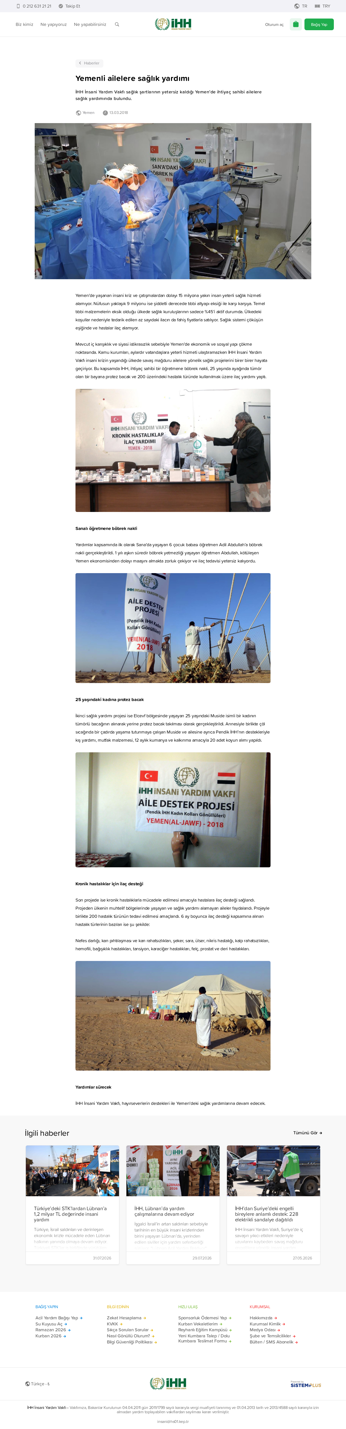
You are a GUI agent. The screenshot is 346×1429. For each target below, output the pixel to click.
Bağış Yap (319, 24)
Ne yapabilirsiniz (90, 24)
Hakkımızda (261, 1317)
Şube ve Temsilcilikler (270, 1335)
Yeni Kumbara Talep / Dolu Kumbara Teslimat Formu (204, 1338)
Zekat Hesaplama (124, 1317)
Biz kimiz (24, 24)
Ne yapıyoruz (54, 24)
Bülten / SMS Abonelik (271, 1341)
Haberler (91, 63)
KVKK (112, 1323)
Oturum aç (274, 24)
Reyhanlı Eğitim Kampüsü (202, 1329)
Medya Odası (263, 1329)
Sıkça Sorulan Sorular (128, 1329)
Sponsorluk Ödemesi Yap (202, 1317)
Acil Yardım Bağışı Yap (56, 1317)
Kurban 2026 (48, 1335)
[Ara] (117, 24)
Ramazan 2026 (50, 1329)
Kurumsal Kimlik (265, 1323)
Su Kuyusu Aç (49, 1323)
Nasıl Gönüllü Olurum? (128, 1335)
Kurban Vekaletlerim (198, 1323)
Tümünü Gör (305, 1132)
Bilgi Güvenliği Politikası (129, 1341)
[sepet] (296, 24)
